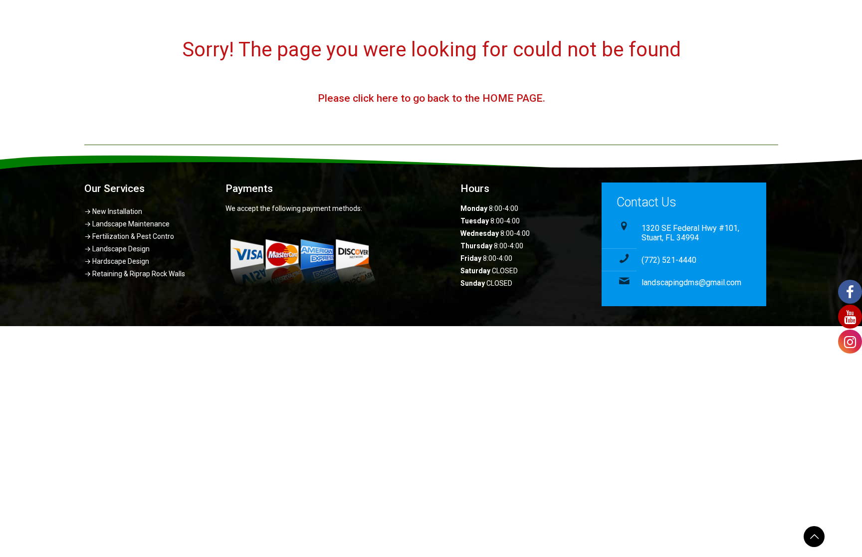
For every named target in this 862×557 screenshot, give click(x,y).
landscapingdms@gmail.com (691, 282)
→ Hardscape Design (116, 261)
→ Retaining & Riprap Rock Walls (134, 274)
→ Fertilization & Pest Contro (129, 236)
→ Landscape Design (117, 249)
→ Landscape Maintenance (127, 224)
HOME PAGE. (513, 98)
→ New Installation (113, 211)
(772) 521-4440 (669, 260)
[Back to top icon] (814, 536)
